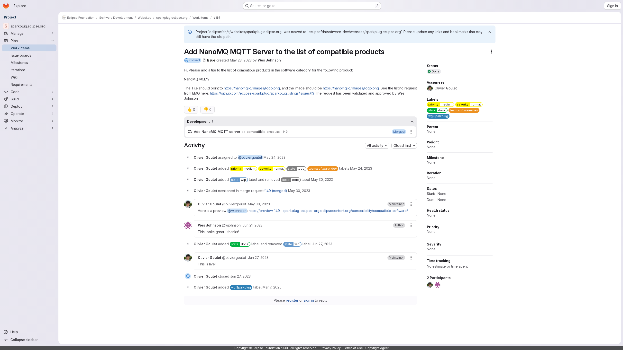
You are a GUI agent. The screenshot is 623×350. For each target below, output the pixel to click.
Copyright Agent (377, 348)
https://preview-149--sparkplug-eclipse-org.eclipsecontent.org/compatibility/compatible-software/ (328, 211)
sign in (309, 300)
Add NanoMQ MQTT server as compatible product (237, 132)
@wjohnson (237, 211)
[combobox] (377, 146)
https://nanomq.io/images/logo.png (252, 88)
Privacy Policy (331, 348)
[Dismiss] (490, 32)
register (292, 300)
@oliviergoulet (250, 157)
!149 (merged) (276, 191)
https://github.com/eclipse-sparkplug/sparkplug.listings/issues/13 (262, 93)
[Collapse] (412, 121)
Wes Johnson (269, 60)
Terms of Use (353, 348)
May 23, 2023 (241, 60)
